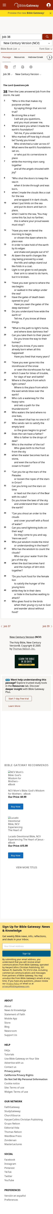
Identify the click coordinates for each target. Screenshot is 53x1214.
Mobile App (10, 1018)
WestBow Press (13, 1136)
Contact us (10, 1067)
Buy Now (15, 806)
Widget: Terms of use (16, 1091)
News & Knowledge (15, 1010)
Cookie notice (12, 1083)
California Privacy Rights (18, 1075)
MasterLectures (13, 1144)
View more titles (26, 867)
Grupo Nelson (12, 1123)
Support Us (10, 1035)
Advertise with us (14, 1062)
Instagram (10, 1163)
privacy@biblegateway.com (15, 986)
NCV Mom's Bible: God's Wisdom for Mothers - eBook (26, 792)
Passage (7, 57)
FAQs (7, 1050)
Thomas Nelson (13, 1131)
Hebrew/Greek (35, 57)
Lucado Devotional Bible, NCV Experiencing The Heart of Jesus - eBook (26, 839)
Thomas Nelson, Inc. (24, 648)
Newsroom (10, 1030)
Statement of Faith (14, 1014)
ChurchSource (12, 1115)
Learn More (14, 705)
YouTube (9, 1180)
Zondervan (10, 1140)
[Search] (47, 37)
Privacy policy (12, 1071)
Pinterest (9, 1168)
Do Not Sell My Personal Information (26, 1079)
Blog (6, 1026)
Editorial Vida (11, 1127)
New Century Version (22, 637)
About (7, 1006)
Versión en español (15, 1195)
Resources (19, 57)
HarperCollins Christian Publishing (23, 1119)
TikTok (8, 1172)
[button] (49, 5)
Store (7, 1022)
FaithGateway (12, 1107)
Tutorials (9, 1054)
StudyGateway (12, 1111)
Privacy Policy (12, 983)
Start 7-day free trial (19, 698)
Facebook (9, 1159)
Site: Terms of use (14, 1087)
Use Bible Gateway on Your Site (21, 1058)
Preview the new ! (26, 13)
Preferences (11, 1199)
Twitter (8, 1176)
